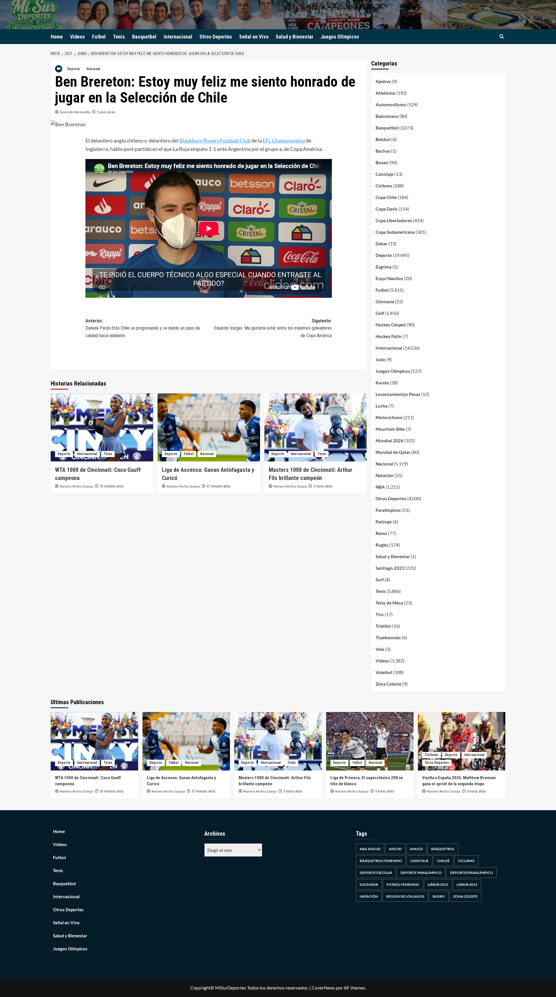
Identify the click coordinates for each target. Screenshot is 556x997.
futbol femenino (403, 884)
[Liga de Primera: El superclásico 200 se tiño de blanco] (370, 741)
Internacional (178, 37)
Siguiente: (273, 328)
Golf (380, 313)
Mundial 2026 (389, 440)
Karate (382, 382)
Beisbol (383, 139)
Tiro (380, 614)
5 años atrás (106, 112)
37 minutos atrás (219, 486)
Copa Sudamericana (395, 232)
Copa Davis (387, 208)
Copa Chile (386, 197)
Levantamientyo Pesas (398, 394)
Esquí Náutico (389, 278)
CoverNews (323, 987)
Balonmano (387, 116)
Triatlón (383, 626)
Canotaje (385, 174)
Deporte (73, 69)
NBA (380, 487)
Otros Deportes (216, 37)
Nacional (93, 69)
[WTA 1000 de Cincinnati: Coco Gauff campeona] (102, 427)
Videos (77, 37)
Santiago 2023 (390, 568)
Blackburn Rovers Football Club (214, 140)
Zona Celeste (388, 683)
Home (57, 37)
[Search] (501, 37)
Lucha (381, 405)
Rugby (382, 544)
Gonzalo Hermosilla (75, 112)
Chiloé (443, 861)
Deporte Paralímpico (421, 872)
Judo (380, 359)
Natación (385, 475)
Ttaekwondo (388, 637)
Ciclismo (384, 185)
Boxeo (382, 162)
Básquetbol (442, 849)
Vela (380, 649)
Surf (380, 579)
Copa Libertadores (394, 220)
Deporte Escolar (376, 872)
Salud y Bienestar (294, 37)
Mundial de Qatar (393, 452)
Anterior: (142, 328)
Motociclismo (389, 417)
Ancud (395, 849)
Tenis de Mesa (389, 602)
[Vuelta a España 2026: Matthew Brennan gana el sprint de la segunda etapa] (461, 741)
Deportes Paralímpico (471, 872)
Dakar (381, 243)
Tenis (119, 37)
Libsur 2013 (467, 884)
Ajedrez (383, 81)
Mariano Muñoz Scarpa (76, 486)
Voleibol (384, 672)
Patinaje (384, 521)
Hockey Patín (389, 336)
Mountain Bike (390, 429)
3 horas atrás (323, 486)
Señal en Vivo (253, 37)
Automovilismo (391, 104)
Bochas (383, 151)
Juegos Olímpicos (340, 37)
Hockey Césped (391, 324)
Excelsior (369, 884)
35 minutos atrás (112, 486)
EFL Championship (284, 140)
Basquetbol (144, 37)
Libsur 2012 (438, 884)
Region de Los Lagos (405, 896)
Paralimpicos (388, 510)
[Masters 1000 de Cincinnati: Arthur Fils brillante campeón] (315, 427)
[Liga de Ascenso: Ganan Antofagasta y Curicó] (209, 427)
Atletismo (385, 93)
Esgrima (384, 266)
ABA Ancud (370, 849)
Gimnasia (385, 301)
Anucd (416, 849)
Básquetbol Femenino (381, 861)
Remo (381, 533)
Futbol (99, 37)
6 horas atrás (476, 791)
